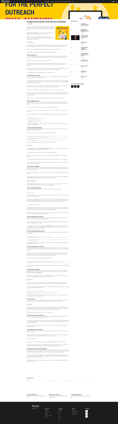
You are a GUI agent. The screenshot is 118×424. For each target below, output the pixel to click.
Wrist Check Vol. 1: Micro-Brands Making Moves (85, 60)
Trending (113, 1)
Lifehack (31, 145)
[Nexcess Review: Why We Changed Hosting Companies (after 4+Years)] (59, 386)
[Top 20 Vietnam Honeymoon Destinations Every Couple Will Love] (75, 25)
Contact (46, 416)
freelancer (67, 81)
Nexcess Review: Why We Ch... (55, 394)
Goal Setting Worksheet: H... (76, 394)
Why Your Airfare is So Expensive (84, 42)
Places (59, 411)
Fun (59, 419)
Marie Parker (30, 23)
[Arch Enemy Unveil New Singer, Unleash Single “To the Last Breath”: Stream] (75, 37)
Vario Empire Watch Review (84, 77)
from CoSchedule (41, 258)
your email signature (48, 225)
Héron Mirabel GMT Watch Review (84, 71)
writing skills (33, 129)
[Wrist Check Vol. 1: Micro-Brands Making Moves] (75, 61)
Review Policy (74, 414)
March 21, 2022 (36, 23)
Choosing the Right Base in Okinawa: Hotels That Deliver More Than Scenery (85, 54)
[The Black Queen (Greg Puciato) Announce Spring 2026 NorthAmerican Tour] (75, 49)
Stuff (59, 412)
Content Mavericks (33, 180)
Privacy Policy (74, 412)
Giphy (31, 304)
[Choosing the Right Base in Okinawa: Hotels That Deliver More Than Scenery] (75, 55)
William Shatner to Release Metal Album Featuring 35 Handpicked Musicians (85, 30)
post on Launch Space (54, 345)
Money (59, 416)
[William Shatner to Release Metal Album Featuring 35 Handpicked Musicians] (75, 31)
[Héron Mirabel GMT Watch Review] (75, 72)
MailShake (31, 42)
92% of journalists (50, 38)
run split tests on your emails (57, 316)
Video (59, 418)
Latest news (60, 410)
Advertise (46, 414)
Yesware (48, 275)
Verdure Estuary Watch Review (84, 66)
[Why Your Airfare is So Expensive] (75, 43)
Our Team (46, 411)
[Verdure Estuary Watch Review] (75, 67)
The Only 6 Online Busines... (32, 394)
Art (59, 415)
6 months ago (82, 27)
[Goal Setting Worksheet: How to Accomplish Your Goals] (81, 386)
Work (59, 414)
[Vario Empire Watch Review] (75, 77)
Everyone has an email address (32, 32)
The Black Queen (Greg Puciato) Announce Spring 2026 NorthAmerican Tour (84, 48)
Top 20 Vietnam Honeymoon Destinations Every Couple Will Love (85, 24)
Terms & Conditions (75, 411)
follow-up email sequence (37, 272)
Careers (46, 412)
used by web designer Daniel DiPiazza (45, 148)
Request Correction (48, 415)
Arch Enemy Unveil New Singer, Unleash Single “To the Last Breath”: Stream (84, 37)
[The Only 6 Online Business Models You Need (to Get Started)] (37, 386)
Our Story (46, 410)
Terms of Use (74, 410)
